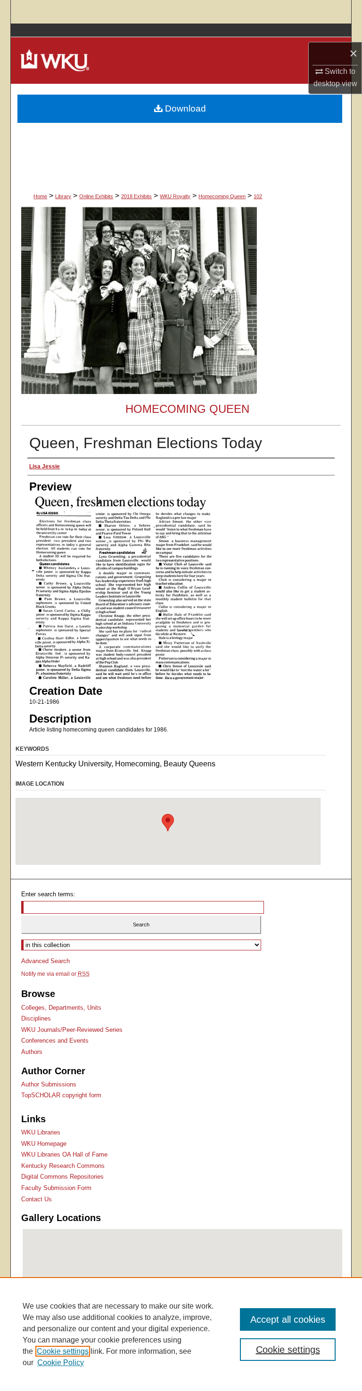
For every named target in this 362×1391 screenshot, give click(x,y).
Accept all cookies (287, 1319)
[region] (181, 1334)
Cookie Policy (60, 1363)
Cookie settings (63, 1351)
